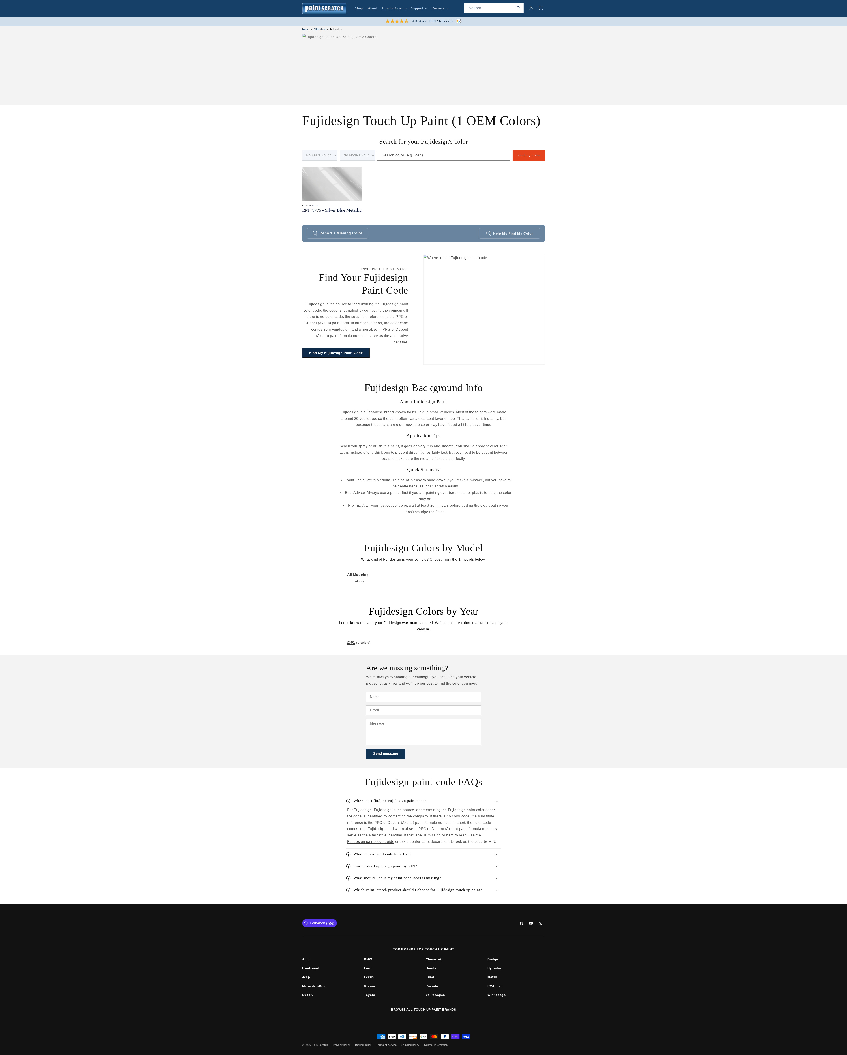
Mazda (492, 977)
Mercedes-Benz (314, 986)
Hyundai (494, 968)
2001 (351, 642)
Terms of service (386, 1045)
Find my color (528, 155)
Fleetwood (310, 968)
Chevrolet (433, 959)
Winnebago (496, 995)
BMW (368, 959)
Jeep (306, 977)
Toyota (369, 995)
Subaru (308, 995)
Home (305, 29)
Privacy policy (341, 1045)
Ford (367, 968)
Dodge (492, 959)
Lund (430, 977)
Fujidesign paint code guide (370, 841)
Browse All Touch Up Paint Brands (423, 1009)
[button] (394, 8)
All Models (356, 575)
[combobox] (493, 8)
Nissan (369, 986)
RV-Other (494, 986)
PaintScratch (320, 1045)
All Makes (319, 29)
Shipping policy (410, 1045)
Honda (431, 968)
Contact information (436, 1045)
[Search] (518, 8)
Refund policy (363, 1045)
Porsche (432, 986)
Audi (306, 959)
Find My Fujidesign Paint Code (336, 353)
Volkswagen (435, 995)
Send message (385, 753)
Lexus (369, 977)
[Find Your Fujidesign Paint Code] (484, 310)
